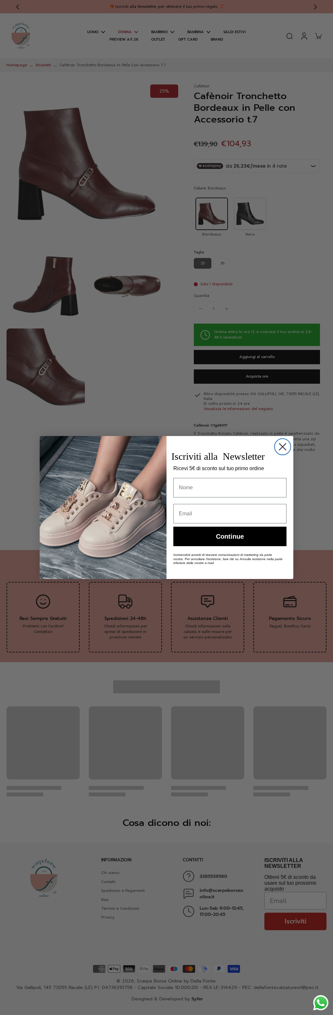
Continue (230, 536)
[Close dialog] (282, 447)
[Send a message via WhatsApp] (321, 1003)
